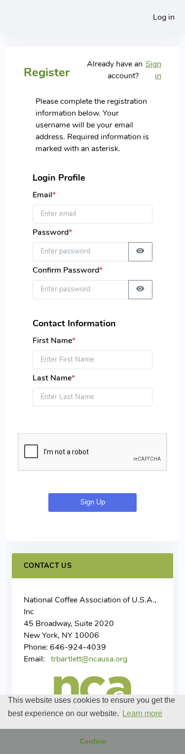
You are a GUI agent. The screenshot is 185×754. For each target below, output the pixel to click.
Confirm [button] (92, 741)
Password (52, 232)
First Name (54, 340)
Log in (164, 17)
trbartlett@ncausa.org (89, 659)
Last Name (54, 378)
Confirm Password (68, 270)
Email (44, 194)
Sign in (153, 70)
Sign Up (92, 502)
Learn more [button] (142, 713)
